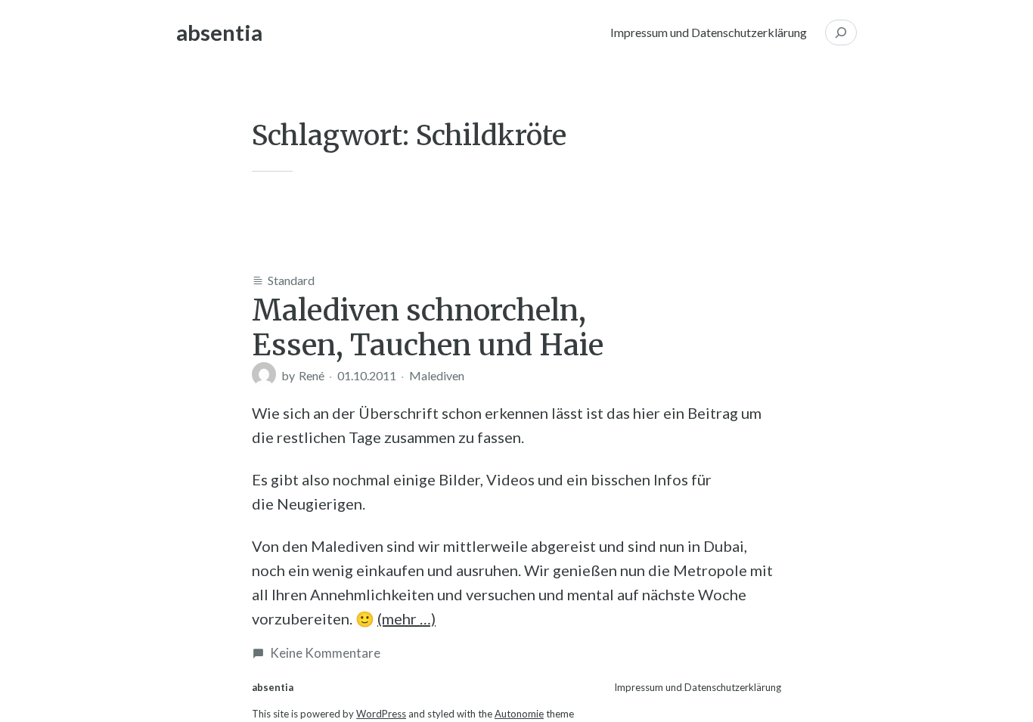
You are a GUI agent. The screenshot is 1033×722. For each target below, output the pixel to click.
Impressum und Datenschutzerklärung (708, 32)
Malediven (436, 375)
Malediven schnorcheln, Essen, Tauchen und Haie (427, 327)
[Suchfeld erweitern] (841, 32)
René (311, 375)
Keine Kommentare (325, 653)
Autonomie (519, 714)
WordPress (381, 714)
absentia (219, 32)
